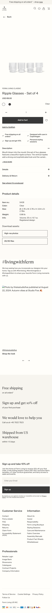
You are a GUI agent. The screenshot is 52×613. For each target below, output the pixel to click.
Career (30, 519)
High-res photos (11, 234)
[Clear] (4, 104)
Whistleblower (32, 542)
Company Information (10, 571)
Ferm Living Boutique (35, 525)
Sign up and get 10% (13, 141)
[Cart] (43, 8)
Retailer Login (7, 557)
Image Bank (7, 559)
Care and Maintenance (36, 531)
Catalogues (6, 565)
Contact (5, 516)
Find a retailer (7, 519)
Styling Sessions (33, 528)
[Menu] (48, 8)
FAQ (4, 522)
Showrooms (7, 562)
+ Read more (7, 162)
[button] (7, 17)
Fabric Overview (33, 533)
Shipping (5, 525)
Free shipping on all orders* (12, 135)
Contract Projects (9, 568)
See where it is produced (12, 183)
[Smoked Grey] (10, 104)
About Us (31, 516)
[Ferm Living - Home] (4, 8)
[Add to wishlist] (46, 120)
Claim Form (6, 531)
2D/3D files (9, 241)
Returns (5, 528)
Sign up (7, 490)
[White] (7, 104)
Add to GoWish (8, 127)
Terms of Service (8, 594)
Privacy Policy (37, 594)
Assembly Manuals (34, 536)
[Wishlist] (39, 8)
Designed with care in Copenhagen (38, 135)
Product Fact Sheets (35, 539)
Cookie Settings (24, 594)
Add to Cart (23, 120)
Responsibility (32, 522)
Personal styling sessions (36, 141)
